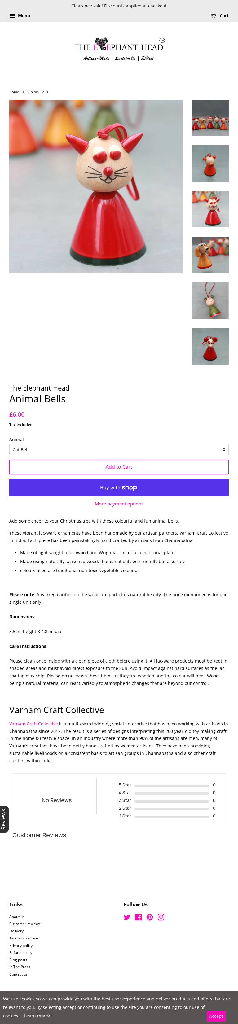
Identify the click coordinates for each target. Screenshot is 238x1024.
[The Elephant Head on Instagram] (160, 918)
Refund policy (20, 952)
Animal (16, 439)
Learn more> (37, 1016)
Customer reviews (25, 923)
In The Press (19, 966)
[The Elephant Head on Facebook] (138, 918)
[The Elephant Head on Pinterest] (149, 918)
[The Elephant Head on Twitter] (127, 918)
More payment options (119, 504)
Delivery (16, 930)
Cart (223, 16)
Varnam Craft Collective (33, 724)
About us (16, 916)
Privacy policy (21, 945)
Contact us (18, 974)
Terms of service (23, 937)
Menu (23, 16)
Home (14, 92)
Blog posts (18, 959)
